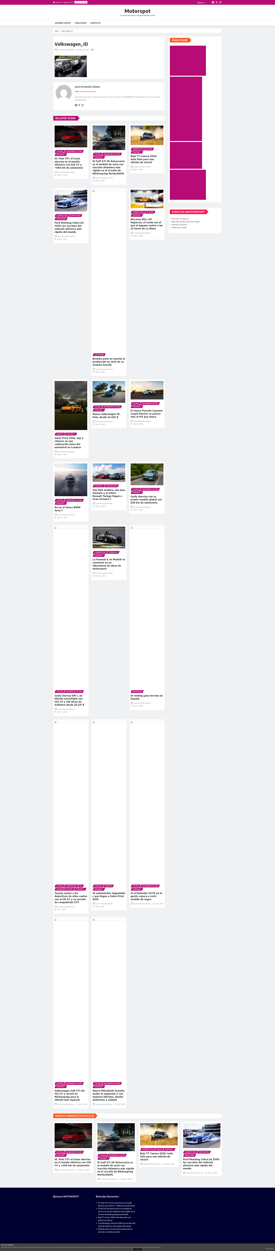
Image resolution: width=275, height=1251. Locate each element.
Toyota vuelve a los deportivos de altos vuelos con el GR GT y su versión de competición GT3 (71, 898)
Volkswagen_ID (67, 31)
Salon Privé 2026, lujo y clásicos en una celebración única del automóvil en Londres (69, 442)
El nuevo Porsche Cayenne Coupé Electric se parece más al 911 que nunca (147, 413)
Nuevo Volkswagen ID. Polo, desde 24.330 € (106, 415)
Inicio (57, 31)
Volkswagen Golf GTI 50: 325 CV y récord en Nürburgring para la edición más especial (70, 1095)
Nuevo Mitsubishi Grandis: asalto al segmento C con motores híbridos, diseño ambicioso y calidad (109, 1095)
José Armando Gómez (66, 50)
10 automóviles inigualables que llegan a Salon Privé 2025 (109, 896)
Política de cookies (179, 227)
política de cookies (130, 1247)
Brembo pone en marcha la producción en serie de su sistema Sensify (109, 361)
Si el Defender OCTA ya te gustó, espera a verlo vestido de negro (146, 896)
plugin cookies (269, 1248)
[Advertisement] (189, 61)
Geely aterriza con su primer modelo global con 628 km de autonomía (146, 499)
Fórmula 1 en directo (180, 219)
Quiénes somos (63, 23)
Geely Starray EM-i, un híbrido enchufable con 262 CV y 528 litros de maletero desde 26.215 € (69, 700)
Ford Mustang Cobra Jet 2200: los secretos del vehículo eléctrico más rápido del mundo (69, 227)
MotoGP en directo (179, 224)
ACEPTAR (137, 1249)
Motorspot (137, 11)
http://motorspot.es (88, 91)
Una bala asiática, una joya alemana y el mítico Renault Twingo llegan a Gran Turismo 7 (109, 494)
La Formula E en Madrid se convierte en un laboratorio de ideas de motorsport (109, 564)
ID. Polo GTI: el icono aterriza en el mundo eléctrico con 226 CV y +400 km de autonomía (69, 163)
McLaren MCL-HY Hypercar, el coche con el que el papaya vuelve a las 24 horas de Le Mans (147, 224)
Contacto (95, 23)
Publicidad (80, 23)
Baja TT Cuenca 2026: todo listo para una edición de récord (144, 159)
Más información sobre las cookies (186, 221)
